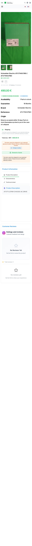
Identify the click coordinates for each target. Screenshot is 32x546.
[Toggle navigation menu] (2, 6)
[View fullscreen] (28, 14)
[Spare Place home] (2, 3)
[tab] (10, 175)
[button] (27, 3)
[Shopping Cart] (30, 3)
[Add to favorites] (6, 81)
